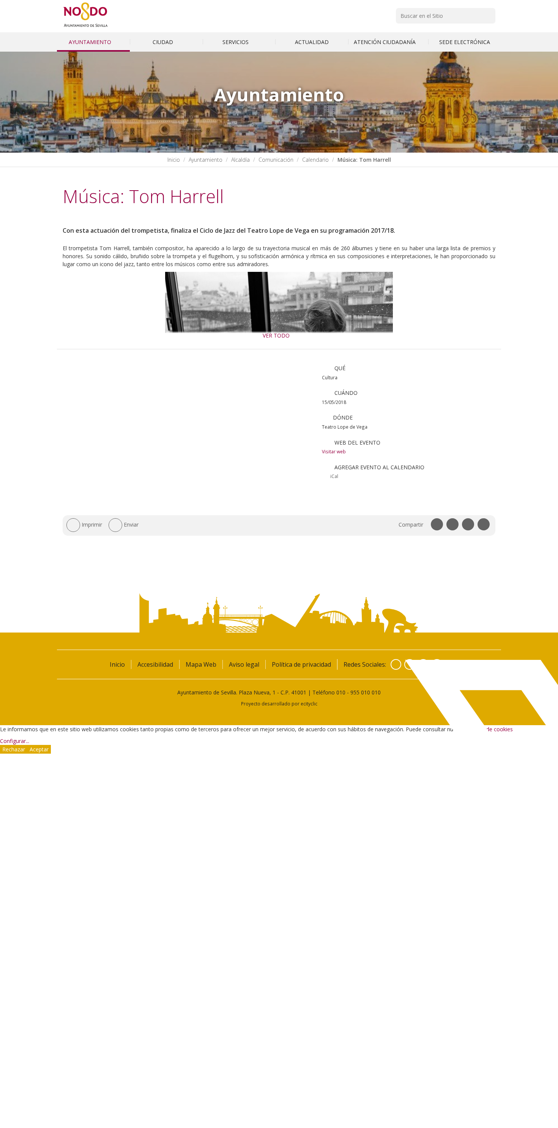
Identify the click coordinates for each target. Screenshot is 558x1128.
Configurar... (14, 741)
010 (340, 692)
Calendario (315, 159)
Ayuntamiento (91, 42)
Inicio (173, 159)
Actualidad (312, 42)
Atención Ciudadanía (385, 42)
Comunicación (276, 159)
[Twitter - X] (409, 664)
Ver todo (276, 335)
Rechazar (13, 749)
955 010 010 (365, 692)
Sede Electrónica (464, 42)
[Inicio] (86, 26)
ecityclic (309, 703)
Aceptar (39, 749)
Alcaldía (240, 159)
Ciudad (164, 42)
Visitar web (334, 451)
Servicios (236, 42)
